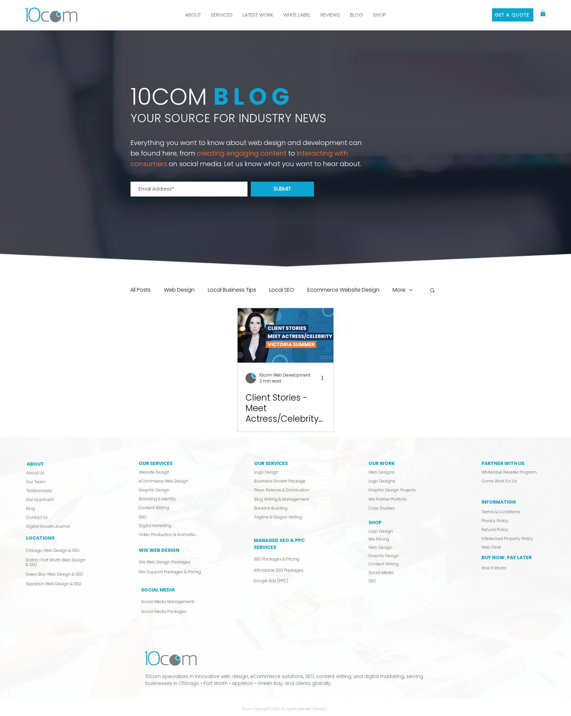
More (399, 290)
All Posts (140, 290)
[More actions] (324, 378)
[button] (222, 15)
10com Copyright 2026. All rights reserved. (277, 708)
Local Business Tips (232, 290)
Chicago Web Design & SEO (53, 550)
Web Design (179, 290)
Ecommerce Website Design (343, 290)
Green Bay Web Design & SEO (54, 574)
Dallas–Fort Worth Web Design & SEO (56, 562)
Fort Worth (216, 683)
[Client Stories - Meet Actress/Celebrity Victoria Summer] (285, 335)
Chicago (189, 683)
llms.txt (320, 708)
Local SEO (281, 290)
